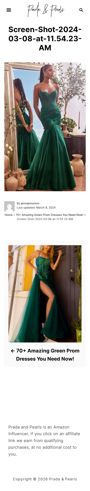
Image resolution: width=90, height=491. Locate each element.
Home (9, 214)
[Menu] (9, 10)
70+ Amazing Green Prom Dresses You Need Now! (49, 214)
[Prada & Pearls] (45, 9)
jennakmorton (30, 203)
